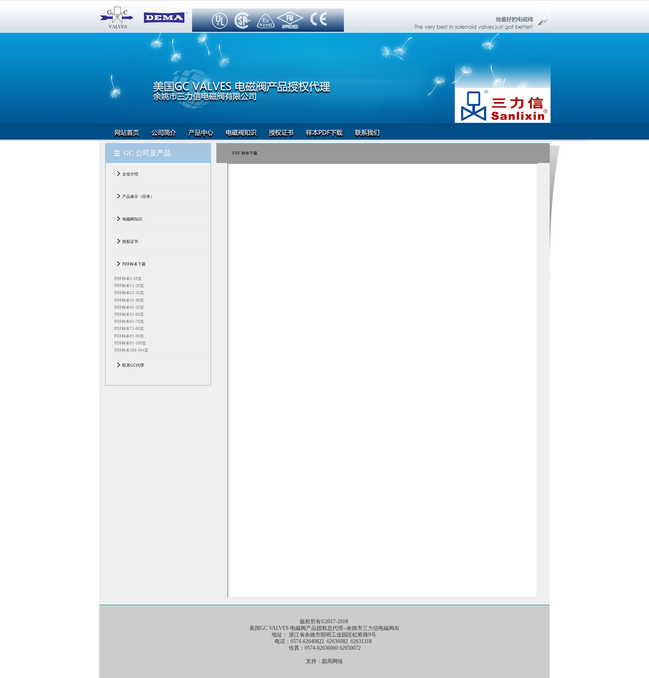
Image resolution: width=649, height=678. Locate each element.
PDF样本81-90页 (129, 336)
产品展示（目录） (138, 196)
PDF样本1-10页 (128, 279)
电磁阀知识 (132, 219)
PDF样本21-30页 (129, 293)
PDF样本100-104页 (131, 350)
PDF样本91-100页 (130, 343)
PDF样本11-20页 (129, 286)
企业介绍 (130, 174)
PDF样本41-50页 (129, 307)
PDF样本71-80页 (129, 328)
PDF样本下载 (134, 264)
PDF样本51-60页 (129, 314)
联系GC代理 (133, 365)
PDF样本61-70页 (129, 321)
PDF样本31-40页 (129, 300)
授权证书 (130, 241)
